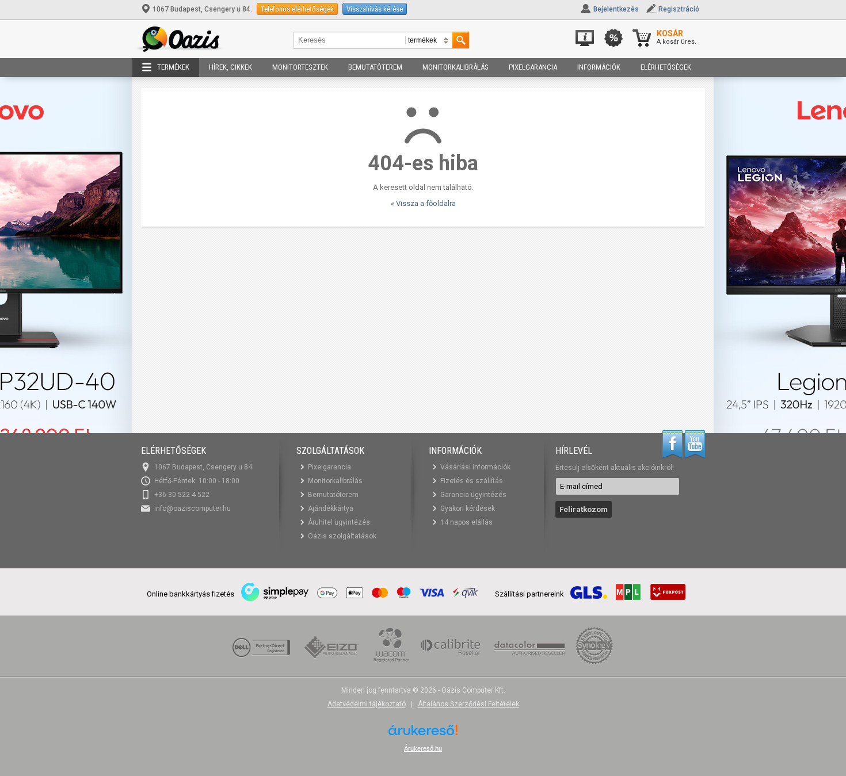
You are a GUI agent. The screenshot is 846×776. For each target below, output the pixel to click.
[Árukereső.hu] (423, 734)
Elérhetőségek (666, 67)
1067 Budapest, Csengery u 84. (202, 9)
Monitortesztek (300, 67)
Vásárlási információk (475, 467)
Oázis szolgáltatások (342, 536)
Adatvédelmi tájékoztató (366, 704)
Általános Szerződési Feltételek (468, 704)
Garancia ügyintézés (473, 495)
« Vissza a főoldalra (423, 203)
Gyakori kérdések (467, 508)
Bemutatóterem (375, 67)
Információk (598, 67)
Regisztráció (678, 9)
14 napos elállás (466, 522)
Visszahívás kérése (374, 9)
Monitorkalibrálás (455, 67)
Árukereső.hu (423, 748)
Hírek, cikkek (230, 67)
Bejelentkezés (616, 9)
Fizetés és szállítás (471, 481)
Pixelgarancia (533, 67)
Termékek (173, 67)
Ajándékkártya (330, 508)
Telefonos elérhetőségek (297, 9)
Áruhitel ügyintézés (339, 522)
